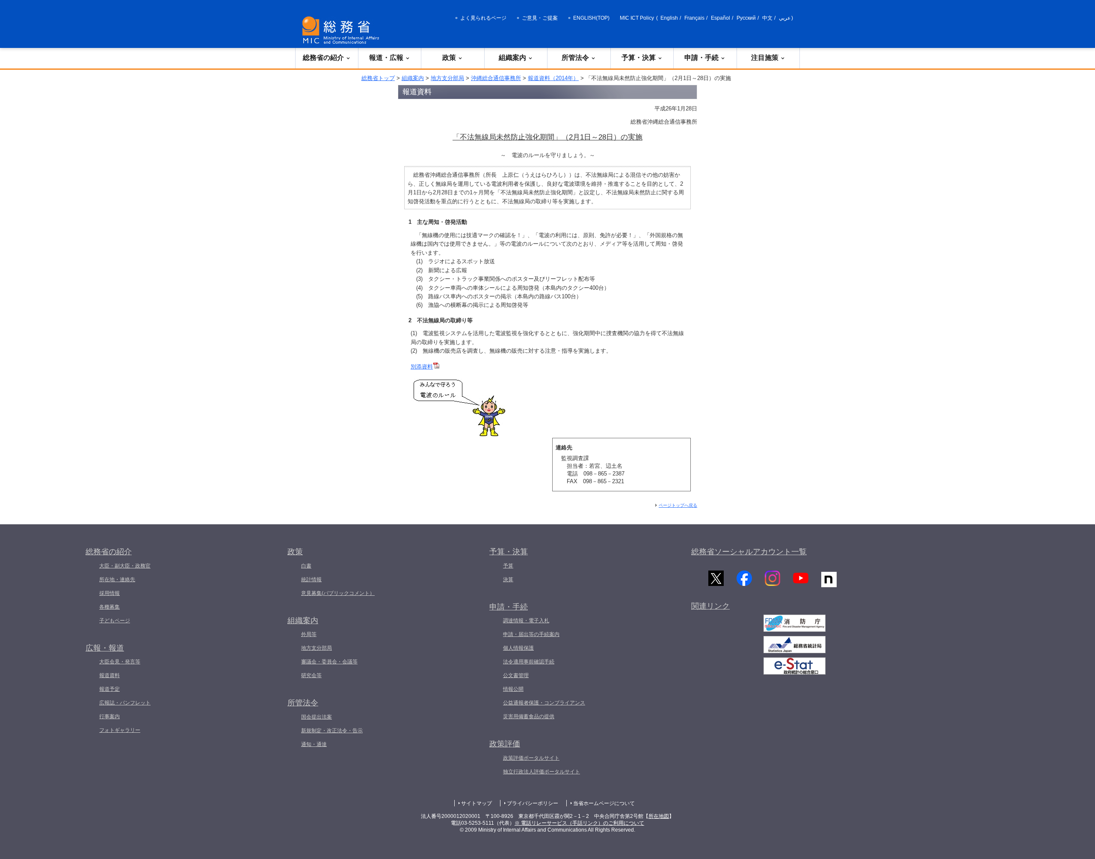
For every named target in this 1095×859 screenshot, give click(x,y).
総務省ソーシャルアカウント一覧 (749, 551)
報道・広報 (386, 57)
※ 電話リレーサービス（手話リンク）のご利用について (579, 823)
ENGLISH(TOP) (591, 18)
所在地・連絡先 (117, 580)
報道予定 (109, 689)
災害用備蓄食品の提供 (528, 716)
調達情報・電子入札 (526, 621)
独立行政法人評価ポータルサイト (541, 772)
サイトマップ (476, 803)
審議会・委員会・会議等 (329, 662)
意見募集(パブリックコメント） (338, 593)
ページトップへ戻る (678, 505)
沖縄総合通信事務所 (496, 78)
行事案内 (109, 716)
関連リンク (710, 606)
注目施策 (764, 57)
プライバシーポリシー (532, 803)
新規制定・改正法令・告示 (332, 731)
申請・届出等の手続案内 (531, 634)
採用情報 (109, 593)
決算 (508, 580)
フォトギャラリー (119, 730)
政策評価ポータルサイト (531, 758)
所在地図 (658, 816)
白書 (306, 566)
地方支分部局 (447, 78)
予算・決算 (638, 57)
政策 (449, 57)
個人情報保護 (518, 648)
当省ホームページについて (604, 803)
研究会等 (311, 675)
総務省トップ (378, 78)
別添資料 (422, 366)
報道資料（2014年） (553, 78)
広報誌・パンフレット (125, 703)
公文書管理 (516, 675)
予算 (508, 566)
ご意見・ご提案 (540, 18)
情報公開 (513, 689)
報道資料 (109, 675)
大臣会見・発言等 (119, 662)
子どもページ (114, 621)
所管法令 (575, 57)
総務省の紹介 (323, 57)
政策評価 (504, 744)
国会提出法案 (316, 717)
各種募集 (109, 607)
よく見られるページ (483, 18)
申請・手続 (701, 57)
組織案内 (512, 57)
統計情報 (311, 580)
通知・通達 (314, 744)
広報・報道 (105, 648)
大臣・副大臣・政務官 (125, 566)
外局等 (309, 634)
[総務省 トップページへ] (342, 30)
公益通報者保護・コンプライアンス (544, 703)
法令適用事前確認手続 (528, 662)
